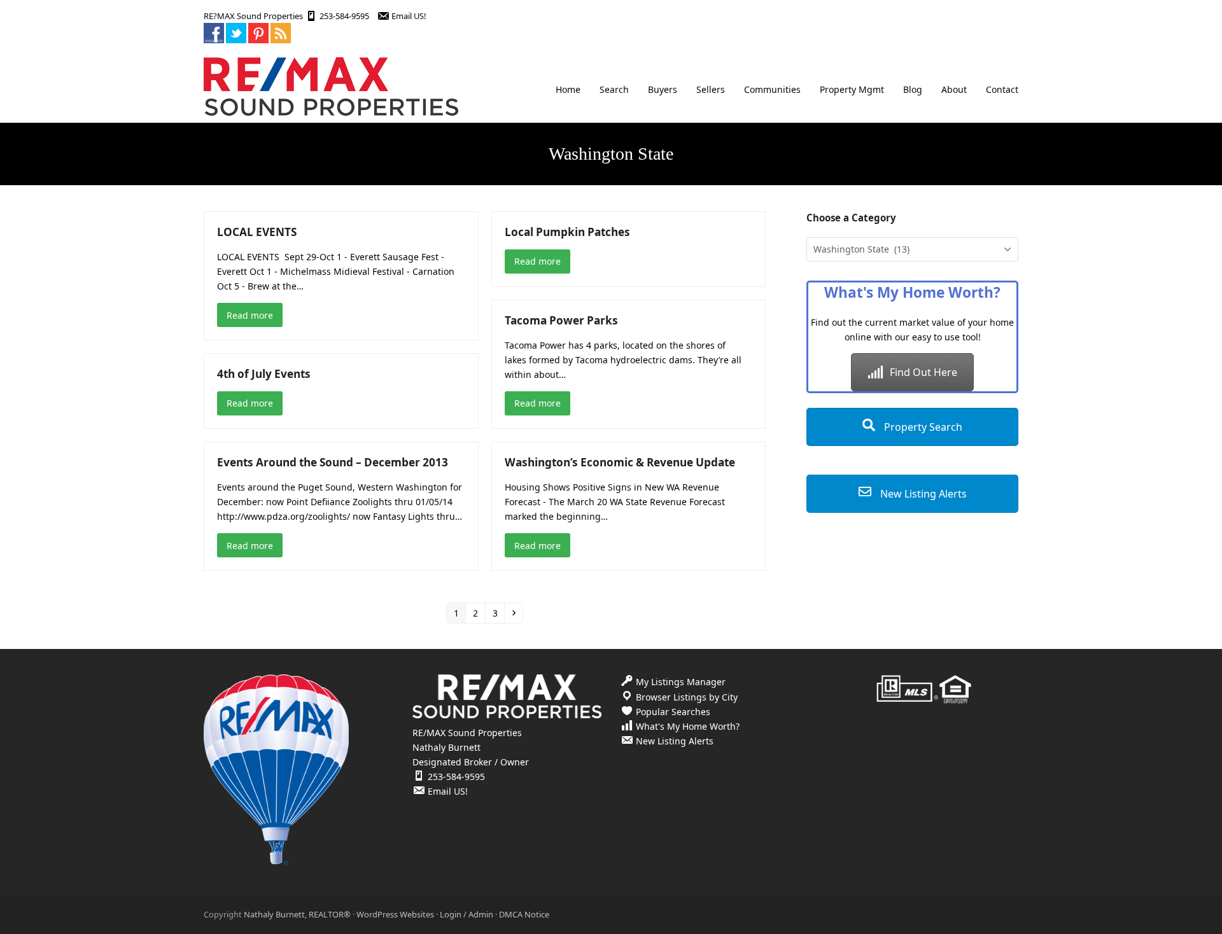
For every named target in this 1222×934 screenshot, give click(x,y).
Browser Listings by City (687, 697)
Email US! (408, 16)
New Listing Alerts (922, 494)
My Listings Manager (681, 682)
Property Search (921, 427)
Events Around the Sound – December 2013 (332, 462)
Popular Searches (673, 712)
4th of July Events (264, 373)
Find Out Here (923, 372)
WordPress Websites (395, 914)
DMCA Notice (524, 914)
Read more (250, 315)
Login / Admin (466, 914)
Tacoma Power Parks (561, 320)
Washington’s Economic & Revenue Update (620, 462)
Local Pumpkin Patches (567, 232)
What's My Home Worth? (688, 726)
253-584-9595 (344, 16)
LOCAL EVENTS (257, 232)
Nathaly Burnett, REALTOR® (297, 914)
